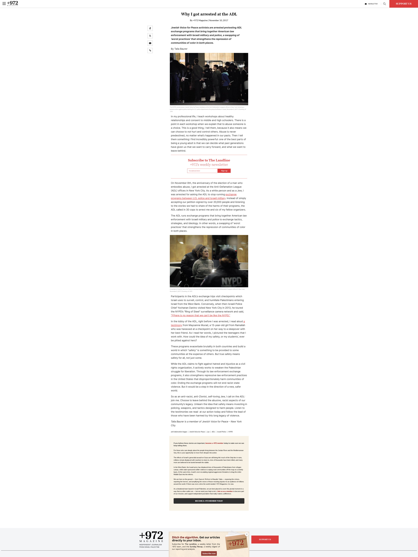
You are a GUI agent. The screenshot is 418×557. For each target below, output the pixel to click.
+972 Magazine (200, 20)
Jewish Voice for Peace (197, 432)
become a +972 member (214, 443)
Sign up (224, 171)
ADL (213, 432)
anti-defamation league (179, 432)
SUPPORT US (403, 3)
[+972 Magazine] (12, 5)
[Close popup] (247, 534)
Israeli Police (221, 432)
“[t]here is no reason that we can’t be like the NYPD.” (200, 315)
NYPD (230, 432)
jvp (208, 432)
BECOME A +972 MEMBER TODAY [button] (209, 501)
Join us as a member (225, 491)
